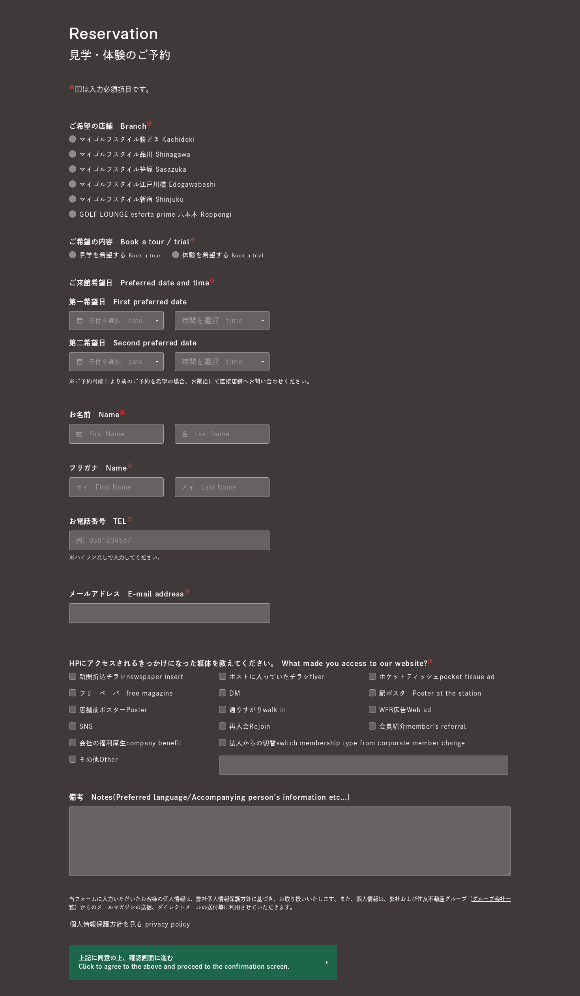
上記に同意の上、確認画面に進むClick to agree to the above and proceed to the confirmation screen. (184, 962)
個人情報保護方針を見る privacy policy (130, 924)
